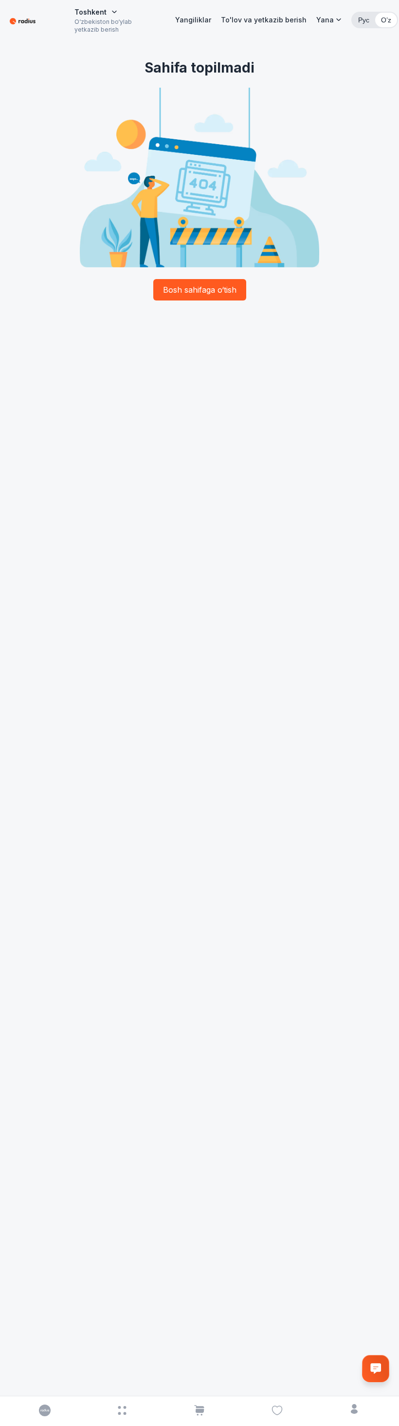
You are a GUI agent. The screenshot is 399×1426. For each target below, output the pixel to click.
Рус (363, 20)
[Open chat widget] (375, 1368)
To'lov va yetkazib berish (264, 20)
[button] (329, 20)
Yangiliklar (193, 20)
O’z (386, 20)
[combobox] (95, 12)
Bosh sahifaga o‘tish (199, 290)
